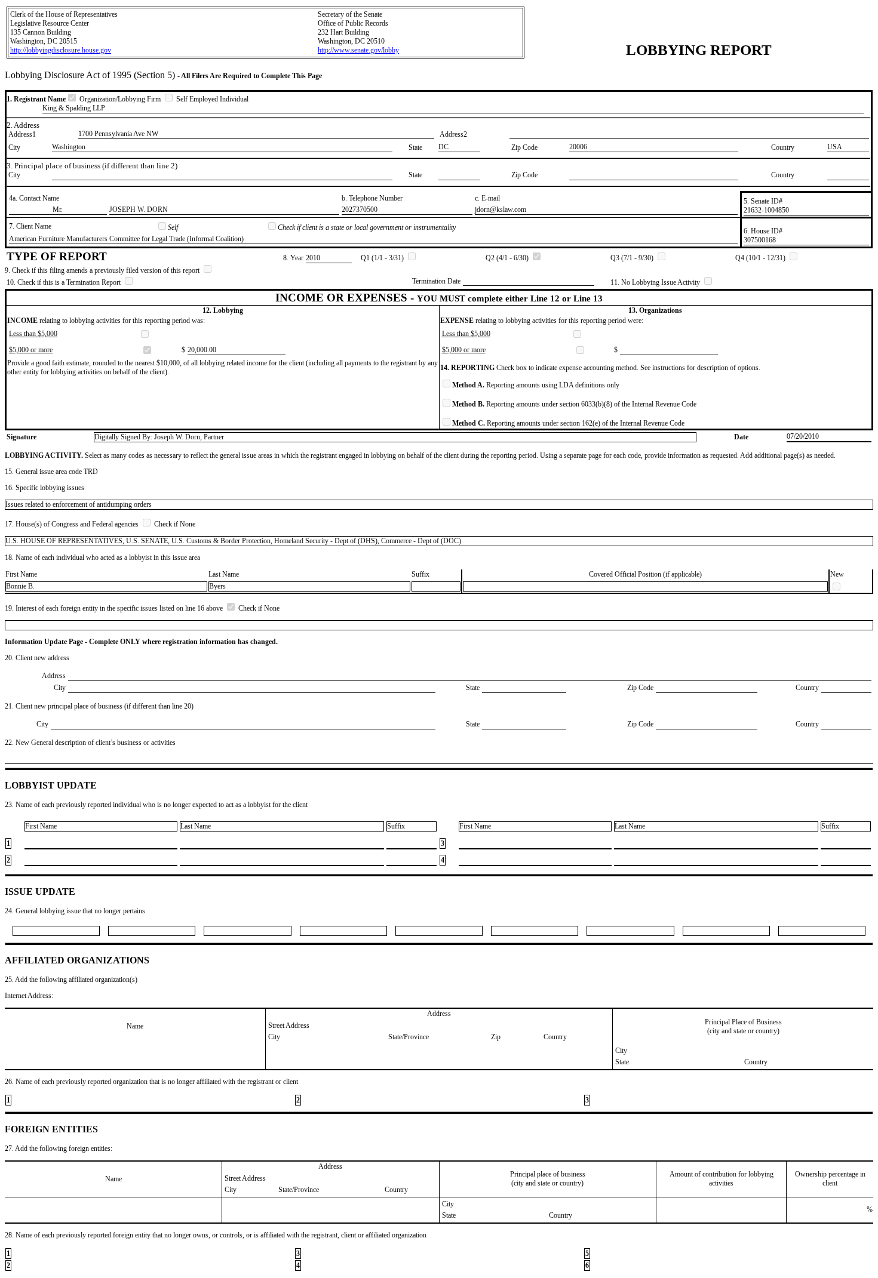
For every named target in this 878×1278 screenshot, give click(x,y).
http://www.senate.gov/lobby (358, 50)
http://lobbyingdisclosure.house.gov (60, 50)
